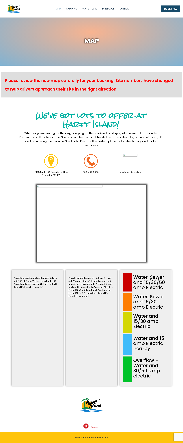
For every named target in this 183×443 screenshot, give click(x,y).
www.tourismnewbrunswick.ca (91, 437)
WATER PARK (89, 8)
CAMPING (71, 8)
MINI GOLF (108, 8)
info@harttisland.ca (130, 172)
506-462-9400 (91, 172)
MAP (58, 8)
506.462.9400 (28, 425)
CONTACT (125, 8)
